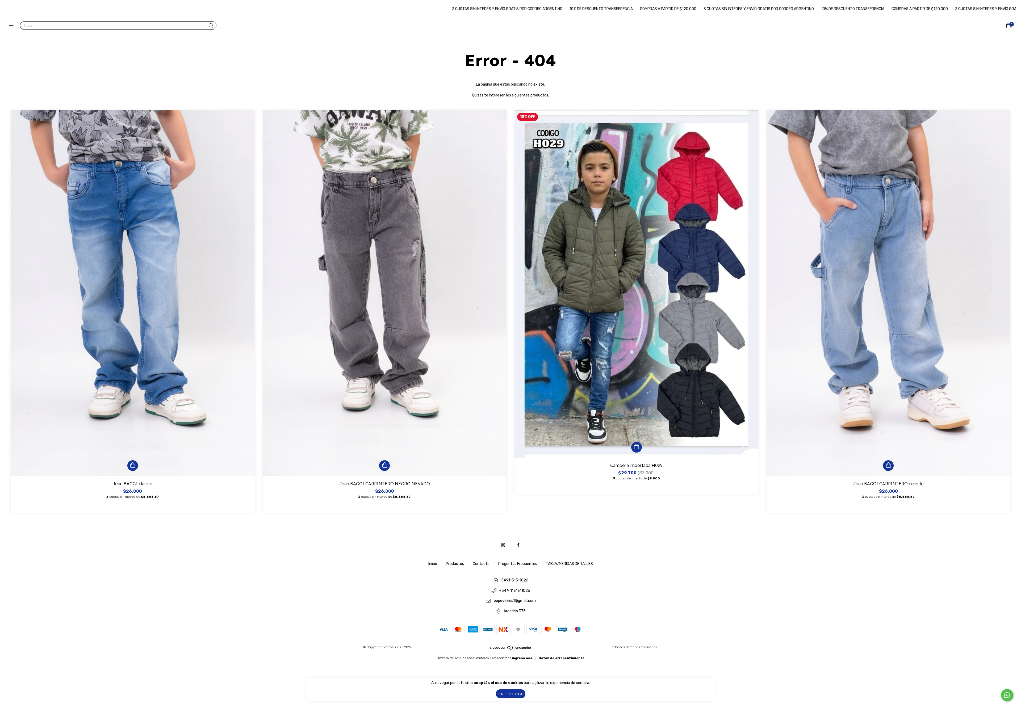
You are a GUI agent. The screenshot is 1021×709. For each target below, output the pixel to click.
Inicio (432, 564)
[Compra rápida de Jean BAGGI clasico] (132, 465)
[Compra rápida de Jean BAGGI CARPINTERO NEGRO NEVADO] (384, 465)
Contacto (481, 564)
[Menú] (12, 26)
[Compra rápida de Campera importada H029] (636, 447)
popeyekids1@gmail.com (515, 601)
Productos (455, 564)
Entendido (511, 694)
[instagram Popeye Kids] (503, 545)
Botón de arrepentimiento (561, 658)
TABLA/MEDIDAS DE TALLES (569, 564)
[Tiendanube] (510, 649)
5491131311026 (514, 580)
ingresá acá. (522, 658)
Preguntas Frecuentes (517, 564)
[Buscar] (211, 26)
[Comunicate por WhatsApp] (1007, 695)
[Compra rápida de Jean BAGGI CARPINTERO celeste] (888, 465)
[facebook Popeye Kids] (518, 545)
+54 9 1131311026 (514, 590)
